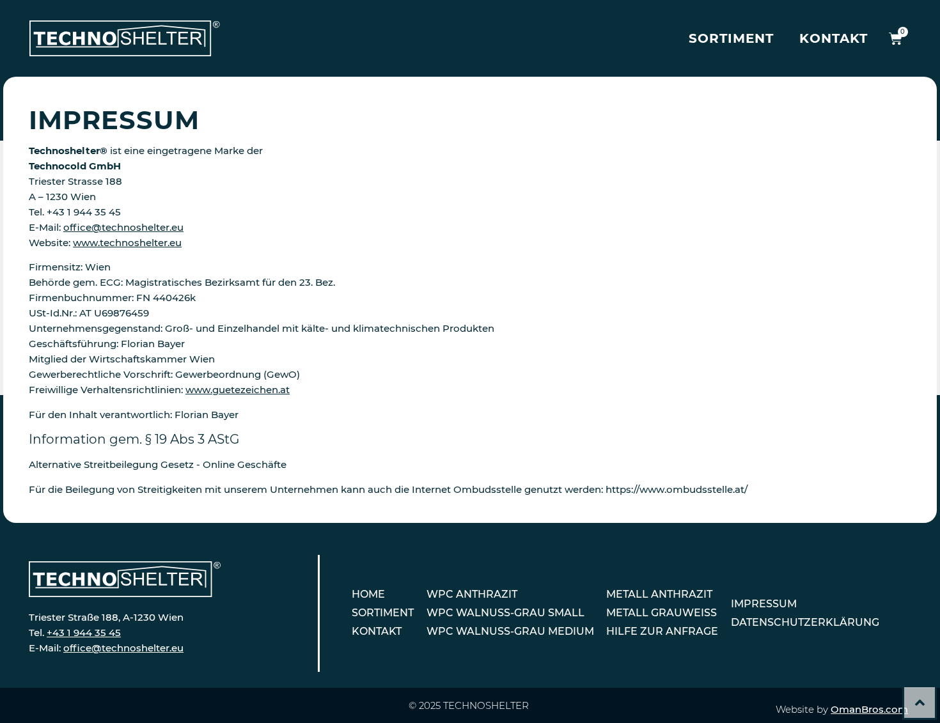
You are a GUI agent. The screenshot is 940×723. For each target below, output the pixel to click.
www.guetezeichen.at (237, 390)
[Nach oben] (919, 702)
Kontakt (833, 38)
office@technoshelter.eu (123, 227)
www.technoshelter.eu (127, 243)
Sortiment (731, 38)
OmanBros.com (869, 709)
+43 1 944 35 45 (84, 632)
